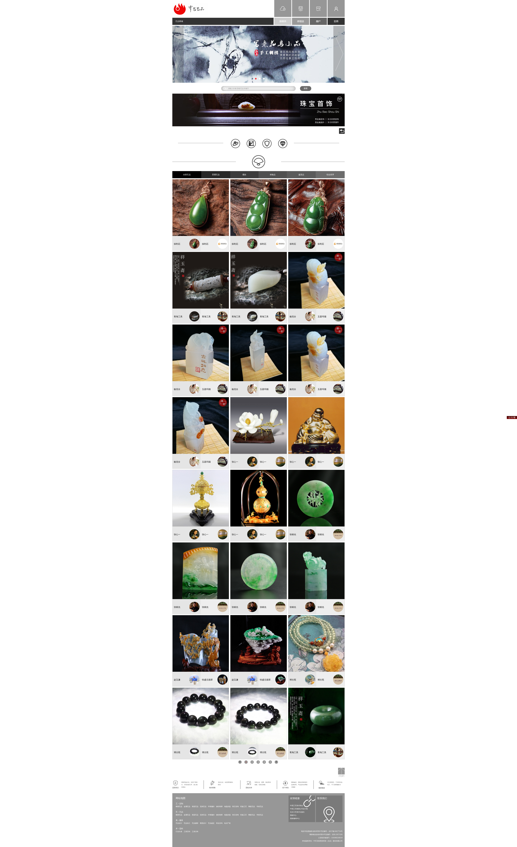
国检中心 (293, 815)
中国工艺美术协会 (296, 806)
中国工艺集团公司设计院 (299, 809)
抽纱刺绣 (219, 806)
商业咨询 (219, 823)
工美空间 (187, 831)
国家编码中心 (295, 818)
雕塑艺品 (179, 806)
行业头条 (179, 831)
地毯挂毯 (227, 806)
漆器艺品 (195, 806)
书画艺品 (259, 806)
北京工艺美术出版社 (297, 812)
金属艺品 (187, 806)
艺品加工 (187, 823)
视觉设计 (203, 823)
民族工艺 (243, 806)
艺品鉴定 (211, 823)
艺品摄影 (195, 823)
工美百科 (195, 831)
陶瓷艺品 (251, 806)
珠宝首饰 (235, 806)
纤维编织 (211, 806)
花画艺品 (203, 806)
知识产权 (227, 823)
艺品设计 (179, 823)
